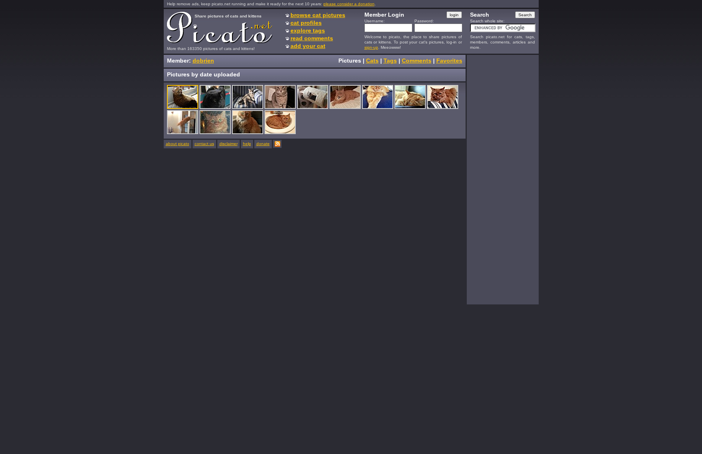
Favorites (449, 60)
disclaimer (228, 143)
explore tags (307, 30)
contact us (204, 143)
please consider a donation (349, 4)
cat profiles (306, 23)
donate (263, 143)
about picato (177, 143)
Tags (390, 60)
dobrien (203, 60)
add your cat (307, 46)
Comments (416, 60)
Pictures (349, 60)
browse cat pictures (317, 15)
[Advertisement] (502, 179)
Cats (372, 60)
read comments (311, 38)
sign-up (371, 47)
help (247, 143)
